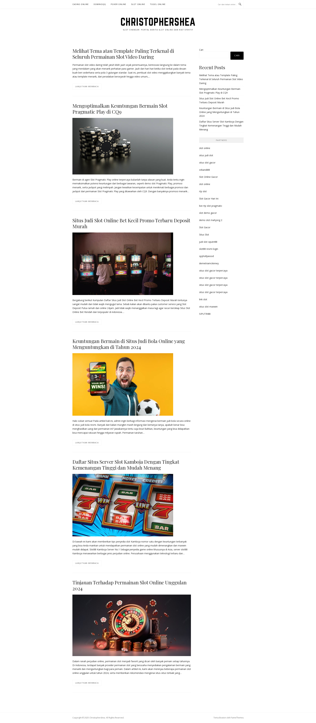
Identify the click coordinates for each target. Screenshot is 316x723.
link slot (203, 299)
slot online (204, 148)
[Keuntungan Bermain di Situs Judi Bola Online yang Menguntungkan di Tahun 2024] (122, 384)
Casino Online (80, 4)
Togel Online (157, 4)
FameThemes (237, 717)
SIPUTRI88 (205, 313)
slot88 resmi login (208, 248)
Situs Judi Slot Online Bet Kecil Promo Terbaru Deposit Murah (131, 223)
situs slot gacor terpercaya (213, 270)
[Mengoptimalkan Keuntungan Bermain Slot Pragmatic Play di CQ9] (122, 145)
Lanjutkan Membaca (87, 86)
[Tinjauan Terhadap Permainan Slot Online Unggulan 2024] (131, 625)
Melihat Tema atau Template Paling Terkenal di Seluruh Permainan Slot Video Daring (123, 54)
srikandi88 (204, 169)
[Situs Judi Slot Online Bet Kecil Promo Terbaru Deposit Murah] (122, 263)
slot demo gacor (208, 212)
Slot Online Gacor (208, 176)
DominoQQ (100, 4)
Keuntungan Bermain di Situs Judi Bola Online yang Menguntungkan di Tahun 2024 (128, 344)
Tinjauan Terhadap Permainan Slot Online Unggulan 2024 (129, 585)
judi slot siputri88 (208, 241)
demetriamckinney (209, 263)
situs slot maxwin (208, 306)
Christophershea (158, 22)
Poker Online (118, 4)
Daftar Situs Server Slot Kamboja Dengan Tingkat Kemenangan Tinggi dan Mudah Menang (125, 464)
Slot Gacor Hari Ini (208, 198)
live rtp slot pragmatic (210, 205)
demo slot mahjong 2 (210, 220)
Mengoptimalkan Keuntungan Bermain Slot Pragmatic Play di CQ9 (119, 108)
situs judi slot (206, 155)
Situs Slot (204, 234)
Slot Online (138, 4)
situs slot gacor (207, 162)
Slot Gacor (204, 227)
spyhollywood (206, 256)
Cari (201, 49)
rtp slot (203, 191)
